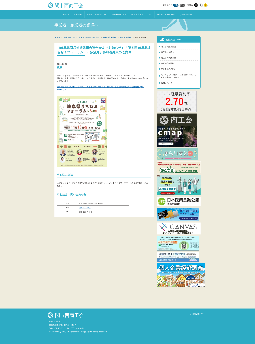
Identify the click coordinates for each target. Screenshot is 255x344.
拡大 (182, 5)
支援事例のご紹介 (168, 69)
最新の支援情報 (167, 63)
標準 (176, 5)
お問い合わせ (166, 83)
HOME (57, 37)
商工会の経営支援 (168, 46)
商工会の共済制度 (168, 58)
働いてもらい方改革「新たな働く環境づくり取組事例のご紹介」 (178, 75)
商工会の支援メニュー (170, 52)
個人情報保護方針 (197, 314)
